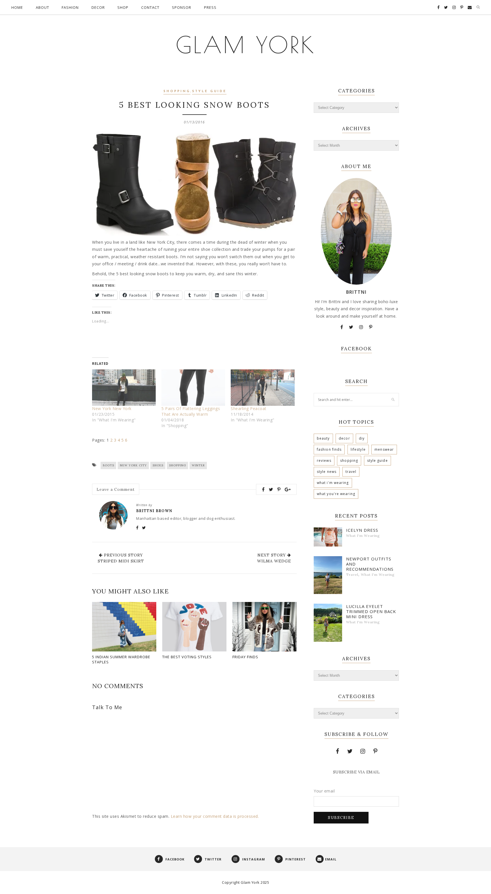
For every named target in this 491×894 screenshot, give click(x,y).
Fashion (70, 7)
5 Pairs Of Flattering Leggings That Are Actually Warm (190, 411)
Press (210, 7)
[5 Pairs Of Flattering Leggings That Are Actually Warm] (193, 387)
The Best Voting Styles (187, 656)
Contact (150, 7)
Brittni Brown (154, 510)
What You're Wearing (336, 493)
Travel (351, 471)
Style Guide (209, 91)
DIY (362, 438)
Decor (98, 7)
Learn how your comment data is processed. (215, 816)
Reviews (324, 460)
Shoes (158, 465)
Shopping (176, 91)
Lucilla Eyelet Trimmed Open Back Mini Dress (371, 611)
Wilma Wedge (274, 561)
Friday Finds (245, 656)
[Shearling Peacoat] (262, 387)
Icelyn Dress (362, 530)
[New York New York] (124, 387)
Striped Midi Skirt (121, 561)
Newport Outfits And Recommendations (370, 564)
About (42, 7)
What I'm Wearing (333, 482)
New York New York (112, 408)
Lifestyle (358, 449)
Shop (122, 7)
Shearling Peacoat (249, 408)
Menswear (384, 449)
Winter (198, 465)
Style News (326, 471)
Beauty (323, 438)
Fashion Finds (329, 449)
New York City (133, 465)
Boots (108, 465)
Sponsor (181, 7)
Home (17, 7)
